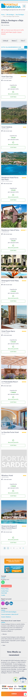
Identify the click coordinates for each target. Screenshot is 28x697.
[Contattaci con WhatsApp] (3, 582)
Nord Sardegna (20, 14)
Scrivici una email (6, 586)
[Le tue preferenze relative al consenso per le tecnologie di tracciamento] (25, 694)
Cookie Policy (4, 591)
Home (2, 14)
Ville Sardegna (10, 14)
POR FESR (4, 593)
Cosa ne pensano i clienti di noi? (9, 614)
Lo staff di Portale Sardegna (8, 612)
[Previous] (8, 548)
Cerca (14, 694)
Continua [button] (13, 97)
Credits (3, 595)
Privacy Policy (5, 588)
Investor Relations (6, 617)
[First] (4, 548)
